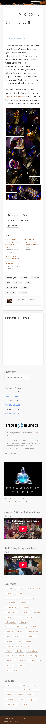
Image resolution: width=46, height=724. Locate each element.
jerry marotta (32, 636)
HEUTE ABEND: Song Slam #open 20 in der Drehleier (30, 242)
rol (40, 661)
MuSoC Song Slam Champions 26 (16, 414)
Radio (32, 661)
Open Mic (25, 287)
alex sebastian (11, 622)
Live (8, 283)
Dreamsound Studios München (15, 501)
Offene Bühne (12, 287)
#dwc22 (20, 588)
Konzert (9, 641)
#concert (9, 588)
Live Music (18, 283)
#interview (24, 603)
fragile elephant (33, 632)
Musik (29, 283)
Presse (22, 661)
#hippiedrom (11, 603)
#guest (20, 593)
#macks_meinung (12, 608)
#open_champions (13, 612)
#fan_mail (26, 690)
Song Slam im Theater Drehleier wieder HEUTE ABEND (12, 243)
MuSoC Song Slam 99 (12, 405)
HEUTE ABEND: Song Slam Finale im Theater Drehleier (12, 260)
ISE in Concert (18, 636)
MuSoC (9, 651)
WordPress (16, 722)
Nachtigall (20, 651)
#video (9, 617)
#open (16, 38)
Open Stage (11, 292)
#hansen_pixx (12, 278)
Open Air (10, 656)
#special (37, 612)
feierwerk (10, 632)
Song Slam (23, 292)
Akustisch (35, 278)
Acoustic (24, 278)
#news (11, 38)
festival (20, 632)
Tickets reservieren (14, 96)
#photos (22, 38)
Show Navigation (37, 22)
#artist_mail (10, 685)
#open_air (33, 700)
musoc (11, 30)
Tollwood (22, 665)
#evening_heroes (34, 588)
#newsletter (11, 700)
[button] (17, 116)
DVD (34, 627)
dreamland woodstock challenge (17, 627)
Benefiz (23, 622)
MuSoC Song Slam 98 (12, 396)
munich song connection (14, 646)
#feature (9, 593)
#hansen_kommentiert (14, 598)
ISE (8, 636)
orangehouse (11, 661)
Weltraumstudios (12, 670)
